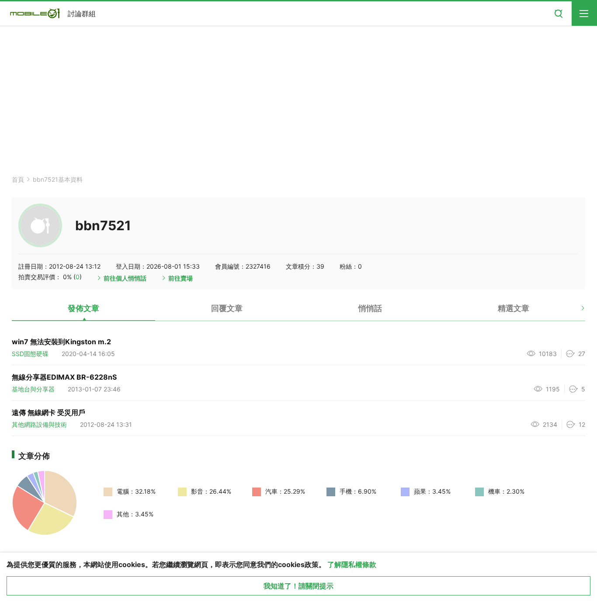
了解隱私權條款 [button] (351, 564)
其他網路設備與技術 (39, 424)
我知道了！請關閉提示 (298, 585)
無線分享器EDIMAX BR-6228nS (64, 377)
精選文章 (513, 308)
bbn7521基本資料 (58, 179)
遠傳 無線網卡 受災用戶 (48, 412)
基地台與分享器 (33, 389)
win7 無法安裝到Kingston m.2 (61, 341)
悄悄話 (370, 308)
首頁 (18, 179)
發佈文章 (83, 308)
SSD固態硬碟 (30, 353)
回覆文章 (227, 308)
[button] (575, 311)
